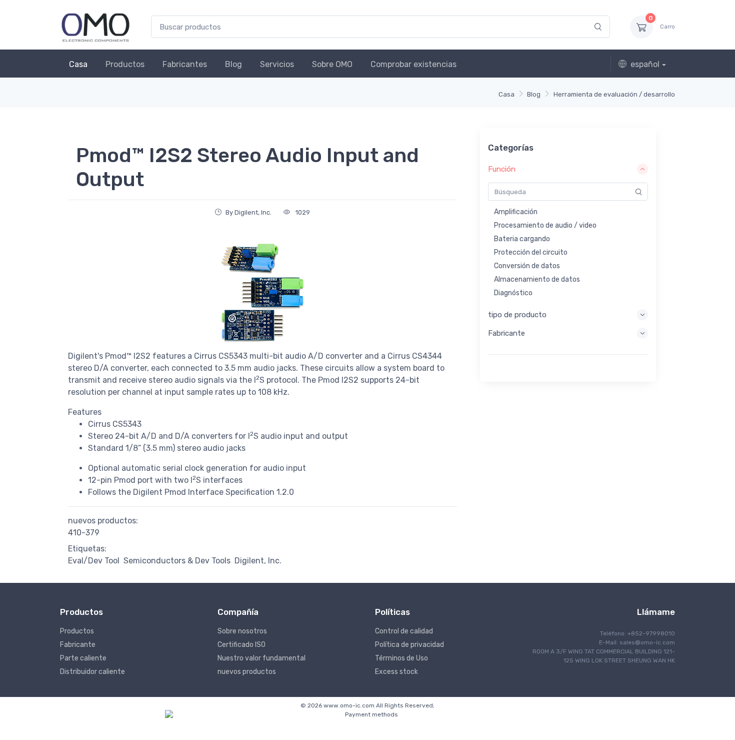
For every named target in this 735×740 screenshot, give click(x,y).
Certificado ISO (242, 644)
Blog (233, 64)
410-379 (84, 532)
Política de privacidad (409, 644)
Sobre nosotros (242, 631)
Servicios (277, 64)
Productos (125, 64)
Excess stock (396, 671)
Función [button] (502, 169)
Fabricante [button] (506, 333)
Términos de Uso (401, 658)
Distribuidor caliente (92, 671)
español (645, 64)
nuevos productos (247, 671)
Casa (78, 64)
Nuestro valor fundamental (262, 658)
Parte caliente (83, 658)
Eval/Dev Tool (94, 560)
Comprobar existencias (413, 64)
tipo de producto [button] (517, 314)
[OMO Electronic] (95, 27)
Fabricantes (184, 64)
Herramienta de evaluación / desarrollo (614, 94)
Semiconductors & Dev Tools (177, 560)
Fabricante (78, 644)
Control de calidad (404, 631)
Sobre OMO (332, 64)
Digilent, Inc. (258, 560)
